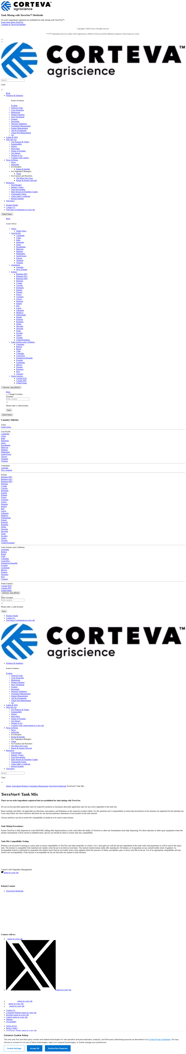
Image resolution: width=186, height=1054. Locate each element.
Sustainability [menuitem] (16, 144)
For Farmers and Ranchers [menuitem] (21, 176)
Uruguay (19, 374)
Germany (20, 297)
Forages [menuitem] (14, 119)
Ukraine (19, 338)
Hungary (19, 301)
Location (9, 396)
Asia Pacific (16, 233)
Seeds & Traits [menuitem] (17, 108)
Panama (19, 367)
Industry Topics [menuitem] (17, 187)
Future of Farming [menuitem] (18, 151)
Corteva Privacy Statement (160, 1039)
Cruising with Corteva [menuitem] (20, 158)
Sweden (19, 333)
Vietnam (19, 263)
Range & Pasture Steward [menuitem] (26, 180)
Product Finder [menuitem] (12, 205)
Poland (19, 317)
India (18, 240)
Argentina (20, 344)
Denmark (20, 288)
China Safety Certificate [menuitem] (20, 196)
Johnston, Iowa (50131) (10, 593)
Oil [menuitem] (12, 135)
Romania (19, 322)
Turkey (19, 335)
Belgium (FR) (21, 274)
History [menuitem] (14, 146)
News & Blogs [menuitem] (12, 160)
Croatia (19, 283)
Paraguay (20, 369)
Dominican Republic (24, 358)
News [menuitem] (13, 162)
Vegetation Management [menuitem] (20, 126)
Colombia (20, 353)
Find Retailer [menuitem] (16, 185)
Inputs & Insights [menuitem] (23, 169)
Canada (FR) (21, 381)
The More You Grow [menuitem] (24, 178)
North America (17, 376)
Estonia (19, 290)
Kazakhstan (21, 247)
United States (7, 214)
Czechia (19, 285)
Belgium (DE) (22, 279)
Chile (18, 351)
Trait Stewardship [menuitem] (18, 189)
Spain (18, 331)
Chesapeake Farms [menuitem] (18, 194)
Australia (19, 267)
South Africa (21, 231)
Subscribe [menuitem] (15, 164)
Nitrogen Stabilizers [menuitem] (19, 124)
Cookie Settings (14, 1048)
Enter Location (7, 598)
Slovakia (19, 326)
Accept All (34, 1048)
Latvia (18, 308)
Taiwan (19, 258)
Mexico (19, 365)
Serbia (18, 324)
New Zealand (21, 269)
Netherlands (21, 315)
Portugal (19, 319)
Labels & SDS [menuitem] (12, 137)
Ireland (19, 303)
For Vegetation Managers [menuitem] (21, 171)
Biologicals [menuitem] (15, 112)
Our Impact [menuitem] (15, 153)
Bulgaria (19, 281)
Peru (18, 372)
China (18, 238)
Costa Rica (20, 356)
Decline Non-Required (57, 1048)
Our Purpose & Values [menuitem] (20, 142)
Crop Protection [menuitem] (17, 110)
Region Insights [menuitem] (17, 198)
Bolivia (19, 347)
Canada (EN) (21, 378)
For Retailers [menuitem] (16, 167)
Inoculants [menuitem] (15, 121)
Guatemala (20, 362)
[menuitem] (14, 105)
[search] (2, 89)
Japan (18, 244)
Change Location (15, 394)
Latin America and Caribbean (23, 342)
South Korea (21, 256)
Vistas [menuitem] (18, 174)
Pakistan (19, 251)
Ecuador (19, 360)
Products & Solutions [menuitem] (14, 95)
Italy (18, 306)
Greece (19, 299)
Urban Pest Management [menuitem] (21, 133)
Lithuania (20, 310)
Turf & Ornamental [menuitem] (18, 130)
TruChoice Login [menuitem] (20, 210)
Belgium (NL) (22, 276)
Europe (14, 272)
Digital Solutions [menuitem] (18, 115)
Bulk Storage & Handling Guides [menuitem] (24, 192)
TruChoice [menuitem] (10, 201)
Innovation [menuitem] (15, 149)
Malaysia (19, 249)
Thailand (19, 260)
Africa (13, 229)
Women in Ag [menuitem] (16, 155)
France (19, 294)
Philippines (20, 254)
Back (8, 93)
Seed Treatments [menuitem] (17, 117)
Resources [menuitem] (10, 183)
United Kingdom (23, 340)
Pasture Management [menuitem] (19, 128)
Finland (19, 292)
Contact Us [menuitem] (10, 207)
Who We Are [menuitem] (11, 140)
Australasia (15, 265)
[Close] (7, 394)
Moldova (19, 313)
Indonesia (20, 242)
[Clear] (2, 603)
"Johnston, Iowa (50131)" (11, 387)
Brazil (18, 349)
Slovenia (19, 328)
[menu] (2, 39)
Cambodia (20, 235)
